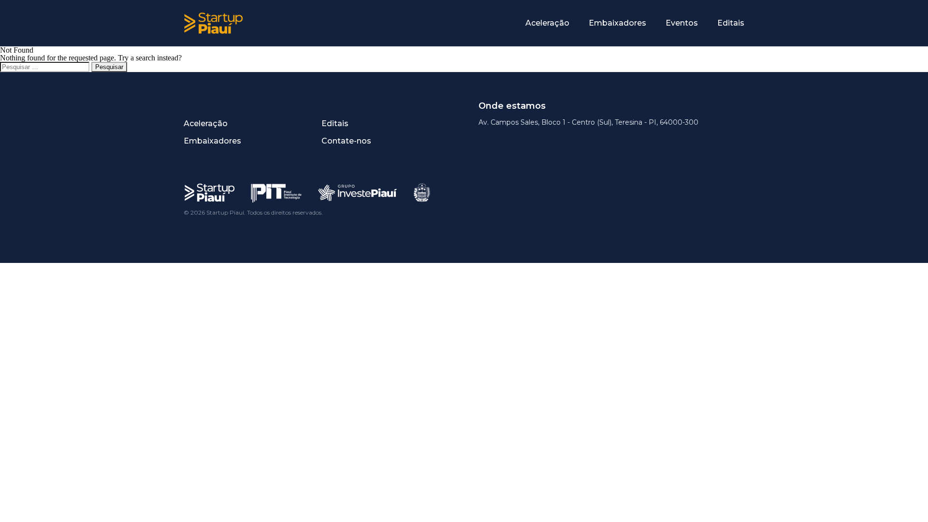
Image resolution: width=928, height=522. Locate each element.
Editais (730, 23)
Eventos (682, 23)
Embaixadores (617, 23)
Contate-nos (346, 141)
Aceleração (547, 23)
